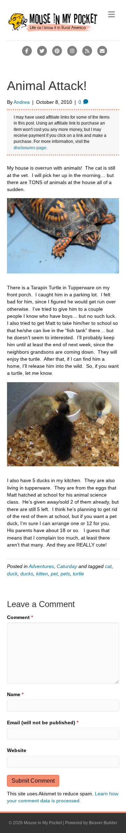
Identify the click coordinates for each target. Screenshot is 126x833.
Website (16, 750)
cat (108, 566)
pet (54, 573)
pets (65, 573)
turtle (78, 573)
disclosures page (30, 147)
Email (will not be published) (42, 722)
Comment (20, 617)
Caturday (67, 566)
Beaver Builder (103, 822)
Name (15, 694)
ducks (26, 573)
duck (12, 573)
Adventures (41, 566)
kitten (42, 573)
